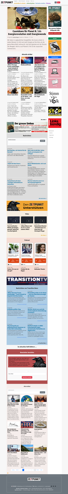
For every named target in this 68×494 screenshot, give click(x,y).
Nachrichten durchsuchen (11, 137)
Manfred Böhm (43, 102)
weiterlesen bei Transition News (21, 302)
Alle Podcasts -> (43, 272)
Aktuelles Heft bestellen (55, 33)
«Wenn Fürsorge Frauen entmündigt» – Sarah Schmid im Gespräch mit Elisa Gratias (16, 292)
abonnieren (7, 470)
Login (59, 2)
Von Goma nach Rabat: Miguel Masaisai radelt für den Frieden (13, 402)
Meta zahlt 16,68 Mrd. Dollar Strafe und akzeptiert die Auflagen (36, 149)
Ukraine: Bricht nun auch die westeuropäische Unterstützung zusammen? (37, 308)
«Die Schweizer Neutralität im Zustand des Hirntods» (26, 402)
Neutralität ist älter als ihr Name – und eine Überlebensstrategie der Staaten (37, 292)
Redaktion (28, 102)
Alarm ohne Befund (12, 450)
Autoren (51, 132)
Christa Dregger (16, 37)
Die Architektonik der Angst (39, 95)
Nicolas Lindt (15, 102)
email (27, 369)
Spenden (55, 38)
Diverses (48, 3)
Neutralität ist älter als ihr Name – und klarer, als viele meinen (26, 97)
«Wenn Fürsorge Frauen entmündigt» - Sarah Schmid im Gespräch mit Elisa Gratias (13, 68)
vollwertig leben (30, 3)
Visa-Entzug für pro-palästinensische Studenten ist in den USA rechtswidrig (16, 325)
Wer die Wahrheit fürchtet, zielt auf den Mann (12, 429)
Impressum (51, 135)
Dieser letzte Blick (12, 95)
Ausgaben (15, 1)
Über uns (32, 1)
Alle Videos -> (44, 233)
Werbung (51, 137)
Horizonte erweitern (40, 3)
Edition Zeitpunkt (22, 1)
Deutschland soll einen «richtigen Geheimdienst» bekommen (15, 180)
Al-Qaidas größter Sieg (14, 307)
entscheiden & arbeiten (20, 3)
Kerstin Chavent (29, 72)
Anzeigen (27, 1)
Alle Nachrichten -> (43, 196)
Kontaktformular (54, 57)
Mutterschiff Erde (26, 65)
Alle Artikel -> (44, 119)
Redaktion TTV (16, 72)
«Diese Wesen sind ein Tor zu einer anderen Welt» (26, 225)
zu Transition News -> (42, 340)
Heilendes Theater (39, 267)
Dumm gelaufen (38, 427)
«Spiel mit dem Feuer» (14, 161)
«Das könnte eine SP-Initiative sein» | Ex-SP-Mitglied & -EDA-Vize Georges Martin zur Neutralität (40, 68)
